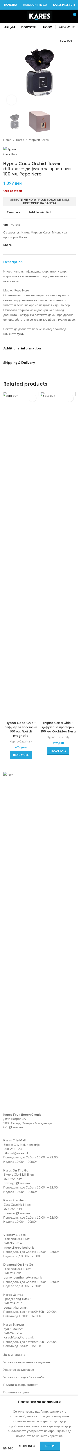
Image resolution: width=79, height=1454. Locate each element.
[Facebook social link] (15, 245)
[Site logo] (39, 16)
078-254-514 (13, 1209)
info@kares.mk (13, 1127)
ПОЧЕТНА (10, 4)
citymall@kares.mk (16, 1153)
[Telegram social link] (36, 245)
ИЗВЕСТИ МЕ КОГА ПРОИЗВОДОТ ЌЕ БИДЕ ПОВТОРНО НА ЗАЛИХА (40, 201)
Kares (20, 139)
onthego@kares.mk (17, 1183)
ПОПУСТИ (28, 27)
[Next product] (73, 139)
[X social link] (20, 245)
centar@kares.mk (15, 1307)
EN (5, 1448)
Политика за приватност (20, 1384)
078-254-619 (13, 1179)
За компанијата (14, 1354)
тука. (20, 333)
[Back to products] (67, 139)
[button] (7, 72)
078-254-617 (13, 1303)
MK (10, 1448)
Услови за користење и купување (26, 1362)
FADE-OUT (67, 27)
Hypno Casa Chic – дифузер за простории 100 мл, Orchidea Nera (58, 727)
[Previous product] (62, 139)
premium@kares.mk (17, 1213)
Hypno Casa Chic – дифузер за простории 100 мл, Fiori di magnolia (21, 729)
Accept (50, 1446)
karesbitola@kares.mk (19, 1337)
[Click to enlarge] (11, 100)
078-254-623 (13, 1149)
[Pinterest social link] (25, 245)
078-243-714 (13, 1333)
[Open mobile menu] (5, 16)
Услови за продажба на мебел (24, 1377)
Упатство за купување (18, 1369)
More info (27, 1446)
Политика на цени (16, 1392)
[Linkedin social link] (31, 245)
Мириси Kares (39, 139)
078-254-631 (13, 1273)
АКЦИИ (9, 27)
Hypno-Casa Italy (21, 741)
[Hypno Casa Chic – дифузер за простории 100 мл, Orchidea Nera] (58, 555)
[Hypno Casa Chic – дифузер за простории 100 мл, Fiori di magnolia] (20, 555)
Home (7, 139)
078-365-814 (13, 1243)
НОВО (47, 27)
